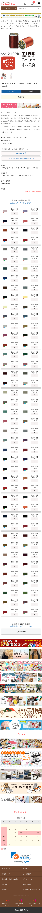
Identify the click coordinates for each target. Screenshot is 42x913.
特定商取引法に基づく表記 (10, 879)
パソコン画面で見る (21, 910)
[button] (21, 857)
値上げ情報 (33, 26)
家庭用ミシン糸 (15, 23)
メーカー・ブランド (8, 26)
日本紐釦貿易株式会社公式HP (31, 889)
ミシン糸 (5, 23)
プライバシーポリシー (29, 879)
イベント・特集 (11, 21)
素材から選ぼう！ (24, 21)
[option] (21, 50)
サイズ (3, 28)
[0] (32, 3)
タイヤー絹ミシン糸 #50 (30, 23)
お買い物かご (6, 869)
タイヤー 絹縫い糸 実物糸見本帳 (20, 158)
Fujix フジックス (21, 26)
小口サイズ (11, 28)
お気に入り (26, 869)
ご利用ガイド (6, 874)
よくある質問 (27, 874)
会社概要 (4, 884)
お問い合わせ (21, 632)
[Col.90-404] (20, 153)
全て (2, 21)
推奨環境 (4, 889)
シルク (34, 21)
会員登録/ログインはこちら (21, 203)
